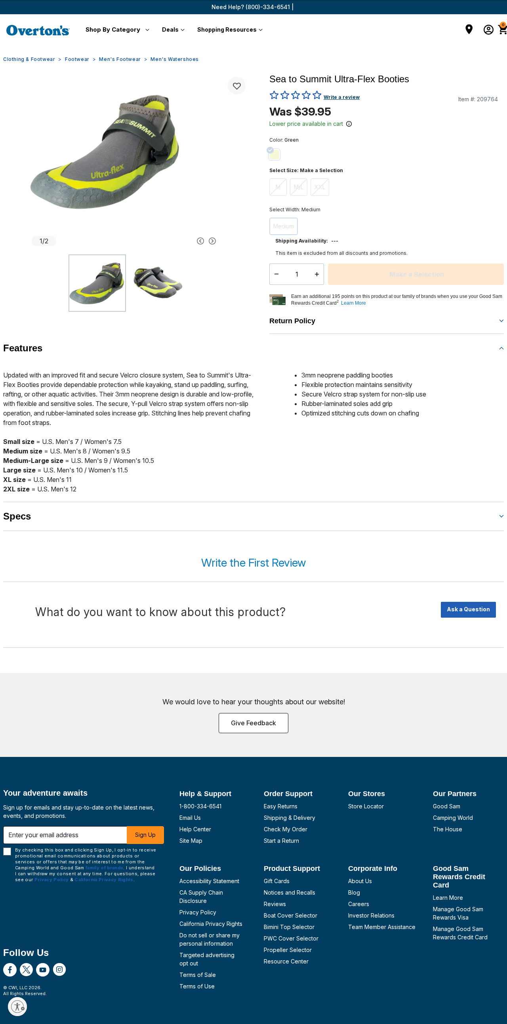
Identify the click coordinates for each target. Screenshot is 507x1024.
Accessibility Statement (209, 881)
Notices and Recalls (289, 892)
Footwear (77, 59)
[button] (116, 30)
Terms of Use (197, 986)
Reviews (275, 904)
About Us (360, 881)
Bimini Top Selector (289, 926)
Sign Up (145, 834)
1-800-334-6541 (200, 806)
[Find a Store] (469, 30)
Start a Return (281, 840)
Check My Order (285, 829)
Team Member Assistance (382, 926)
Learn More (448, 897)
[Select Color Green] (277, 154)
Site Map (190, 840)
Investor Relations (371, 915)
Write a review (342, 97)
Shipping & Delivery (289, 817)
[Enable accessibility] (17, 1006)
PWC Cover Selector (291, 938)
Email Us (190, 817)
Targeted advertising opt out (206, 959)
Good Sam (446, 806)
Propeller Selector (288, 949)
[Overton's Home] (38, 30)
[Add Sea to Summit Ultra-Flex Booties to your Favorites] (237, 86)
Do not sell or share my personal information (209, 939)
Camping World (453, 817)
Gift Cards (277, 881)
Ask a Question (468, 609)
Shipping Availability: (301, 241)
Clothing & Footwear (29, 59)
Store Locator (366, 806)
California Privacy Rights (210, 923)
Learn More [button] (353, 303)
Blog (354, 892)
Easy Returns (280, 806)
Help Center (195, 829)
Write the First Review (253, 562)
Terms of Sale (197, 974)
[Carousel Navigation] (176, 241)
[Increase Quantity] (319, 274)
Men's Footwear (120, 59)
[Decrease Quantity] (275, 274)
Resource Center (286, 961)
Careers (358, 904)
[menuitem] (116, 30)
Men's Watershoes (175, 59)
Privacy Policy (197, 912)
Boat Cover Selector (290, 915)
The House (447, 829)
